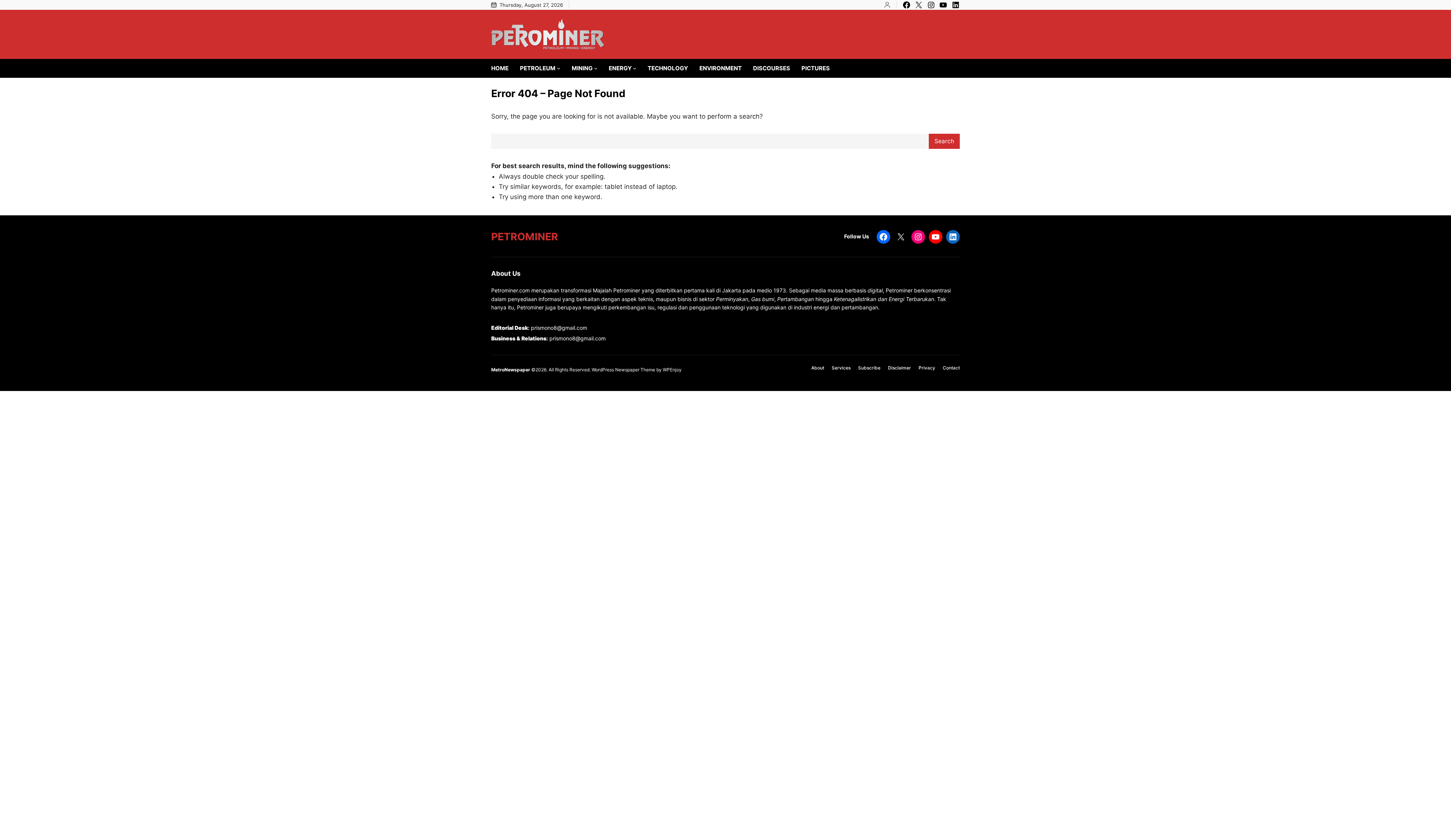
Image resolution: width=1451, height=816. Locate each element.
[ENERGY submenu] (634, 68)
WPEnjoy (672, 369)
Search (944, 141)
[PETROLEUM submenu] (558, 68)
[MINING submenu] (595, 68)
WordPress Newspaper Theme (623, 369)
